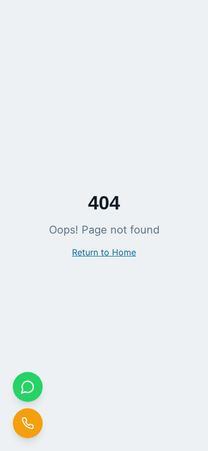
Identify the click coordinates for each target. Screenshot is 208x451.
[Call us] (28, 423)
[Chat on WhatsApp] (28, 387)
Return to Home (104, 252)
